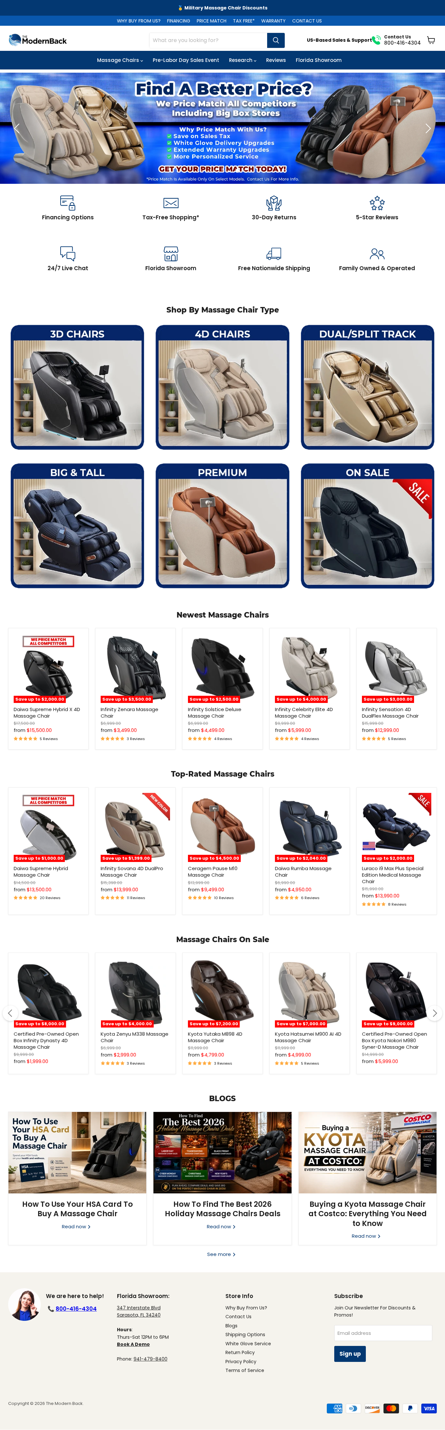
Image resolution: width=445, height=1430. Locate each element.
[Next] (434, 1013)
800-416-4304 (76, 1309)
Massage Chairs (118, 60)
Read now (74, 1226)
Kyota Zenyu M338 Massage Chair (134, 1037)
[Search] (276, 40)
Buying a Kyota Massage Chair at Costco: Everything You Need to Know (368, 1214)
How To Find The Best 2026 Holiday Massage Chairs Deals (222, 1209)
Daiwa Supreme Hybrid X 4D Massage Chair (47, 712)
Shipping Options (245, 1334)
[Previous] (10, 1013)
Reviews (276, 60)
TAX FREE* (244, 20)
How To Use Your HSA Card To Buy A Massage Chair (77, 1209)
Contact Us (238, 1316)
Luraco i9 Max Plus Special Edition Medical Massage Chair (392, 874)
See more (219, 1254)
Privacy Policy (240, 1361)
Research (241, 60)
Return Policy (240, 1352)
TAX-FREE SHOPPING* (222, 8)
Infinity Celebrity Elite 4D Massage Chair (304, 712)
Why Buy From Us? (246, 1308)
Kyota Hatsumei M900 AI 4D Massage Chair (308, 1037)
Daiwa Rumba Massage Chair (303, 871)
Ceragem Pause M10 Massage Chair (212, 871)
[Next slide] (427, 128)
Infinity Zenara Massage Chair (129, 712)
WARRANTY (273, 20)
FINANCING (178, 20)
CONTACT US (307, 20)
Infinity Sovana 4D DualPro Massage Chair (132, 871)
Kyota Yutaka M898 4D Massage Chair (215, 1037)
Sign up (350, 1354)
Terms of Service (244, 1370)
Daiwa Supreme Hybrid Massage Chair (41, 871)
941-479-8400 (150, 1359)
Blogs (231, 1325)
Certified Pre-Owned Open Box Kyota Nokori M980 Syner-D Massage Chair (394, 1040)
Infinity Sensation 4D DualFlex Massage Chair (390, 712)
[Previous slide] (17, 128)
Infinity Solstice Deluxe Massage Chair (214, 712)
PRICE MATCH (211, 20)
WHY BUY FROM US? (139, 20)
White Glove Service (248, 1343)
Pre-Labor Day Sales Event (186, 60)
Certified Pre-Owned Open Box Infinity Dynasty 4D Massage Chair (46, 1040)
